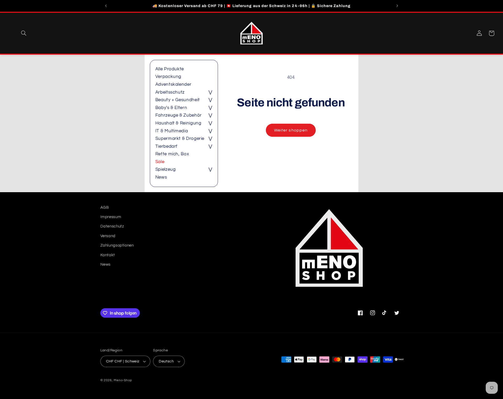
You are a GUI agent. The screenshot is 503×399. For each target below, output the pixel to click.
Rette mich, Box (172, 154)
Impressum (110, 217)
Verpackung (168, 76)
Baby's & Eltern (171, 107)
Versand (108, 236)
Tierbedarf (166, 146)
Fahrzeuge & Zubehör (178, 115)
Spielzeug (165, 169)
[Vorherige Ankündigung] (106, 6)
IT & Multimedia (171, 131)
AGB (104, 207)
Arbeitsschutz (170, 92)
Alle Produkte (169, 69)
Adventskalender (173, 84)
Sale (160, 161)
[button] (24, 33)
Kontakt (107, 255)
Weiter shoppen (291, 130)
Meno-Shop (123, 380)
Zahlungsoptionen (117, 245)
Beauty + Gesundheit (177, 100)
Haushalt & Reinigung (178, 123)
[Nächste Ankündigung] (397, 6)
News (161, 177)
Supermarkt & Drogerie (179, 138)
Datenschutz (112, 226)
